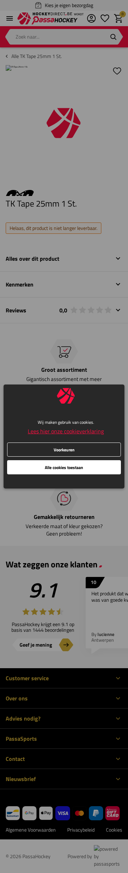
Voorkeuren (64, 449)
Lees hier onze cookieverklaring (66, 431)
